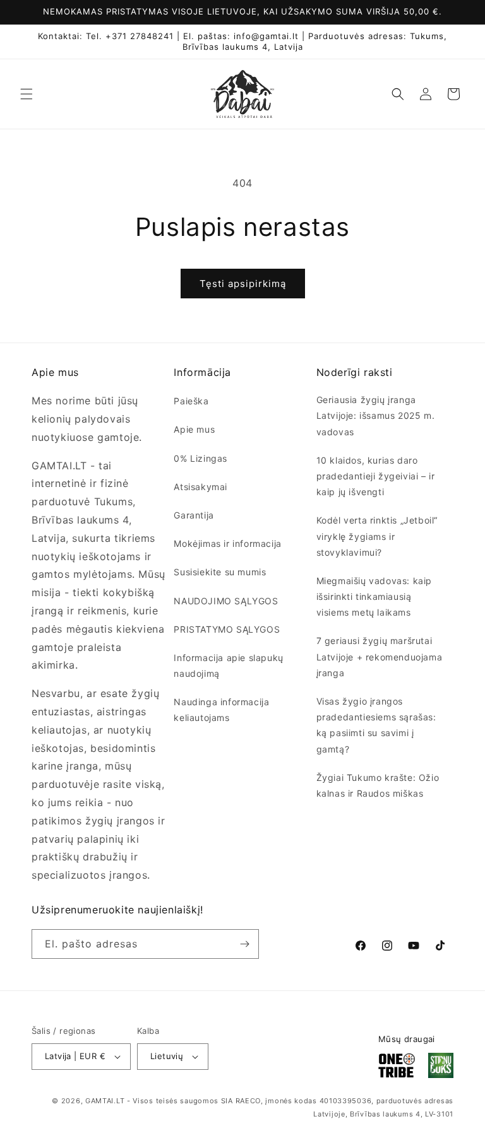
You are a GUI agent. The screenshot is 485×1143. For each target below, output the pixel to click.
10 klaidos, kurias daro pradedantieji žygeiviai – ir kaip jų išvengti (375, 476)
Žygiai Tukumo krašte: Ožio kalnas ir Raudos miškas (378, 785)
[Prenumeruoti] (244, 944)
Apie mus (194, 429)
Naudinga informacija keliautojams (221, 709)
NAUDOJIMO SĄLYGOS (226, 600)
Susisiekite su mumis (220, 571)
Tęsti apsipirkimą (243, 284)
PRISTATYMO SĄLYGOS (227, 629)
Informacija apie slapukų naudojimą (228, 665)
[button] (26, 94)
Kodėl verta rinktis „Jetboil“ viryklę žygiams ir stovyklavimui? (377, 536)
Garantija (193, 515)
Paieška (191, 401)
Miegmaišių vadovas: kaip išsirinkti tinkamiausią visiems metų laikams (374, 596)
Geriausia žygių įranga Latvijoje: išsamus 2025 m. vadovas (375, 415)
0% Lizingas (200, 458)
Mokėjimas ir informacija (227, 543)
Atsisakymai (200, 486)
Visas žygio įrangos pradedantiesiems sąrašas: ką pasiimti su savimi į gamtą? (376, 725)
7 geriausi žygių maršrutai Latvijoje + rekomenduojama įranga (379, 656)
